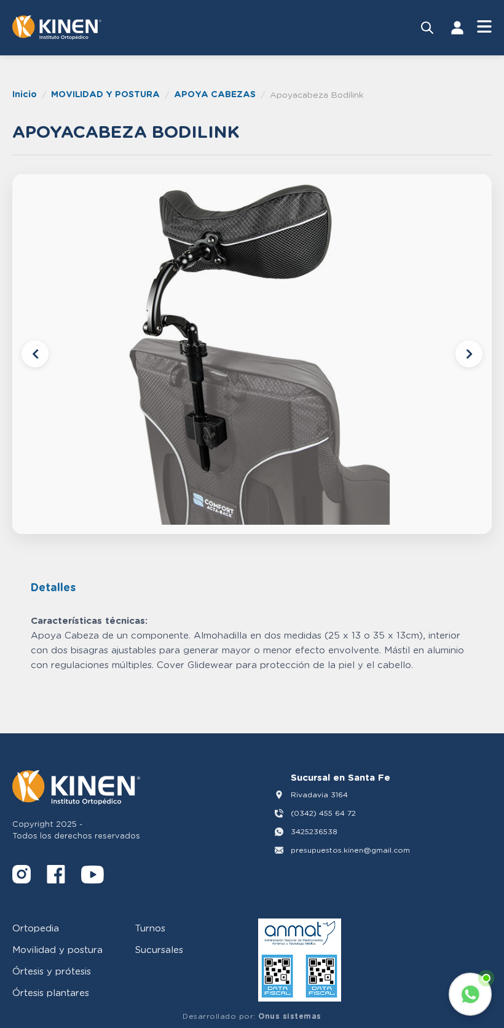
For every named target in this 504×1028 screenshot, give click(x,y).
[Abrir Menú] (484, 27)
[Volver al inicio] (56, 27)
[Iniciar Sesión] (457, 27)
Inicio (24, 94)
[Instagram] (21, 876)
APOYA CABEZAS (215, 94)
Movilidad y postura (57, 949)
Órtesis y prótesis (51, 971)
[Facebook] (56, 876)
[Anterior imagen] (35, 353)
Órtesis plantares (50, 992)
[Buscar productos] (427, 27)
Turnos (150, 928)
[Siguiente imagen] (468, 353)
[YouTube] (92, 876)
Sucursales (159, 949)
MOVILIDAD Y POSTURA (105, 94)
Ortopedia (35, 928)
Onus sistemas (289, 1016)
